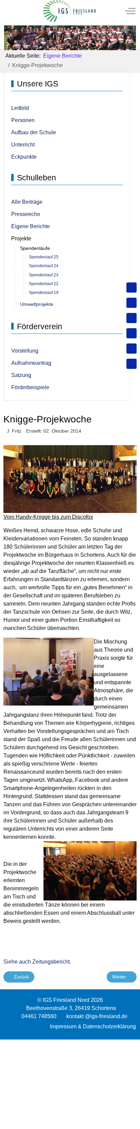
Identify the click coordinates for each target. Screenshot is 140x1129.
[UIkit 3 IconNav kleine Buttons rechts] (70, 1043)
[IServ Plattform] (131, 348)
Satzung (21, 375)
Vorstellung (24, 351)
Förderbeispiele (30, 387)
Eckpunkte (24, 157)
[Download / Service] (131, 303)
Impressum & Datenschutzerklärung (93, 1026)
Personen (23, 120)
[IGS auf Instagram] (131, 333)
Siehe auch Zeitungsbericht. (37, 962)
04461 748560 (38, 1016)
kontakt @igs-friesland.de (96, 1016)
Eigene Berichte (30, 226)
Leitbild (20, 108)
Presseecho (25, 214)
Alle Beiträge (26, 202)
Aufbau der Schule (33, 132)
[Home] (131, 287)
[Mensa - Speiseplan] (131, 318)
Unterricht (23, 144)
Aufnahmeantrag (31, 363)
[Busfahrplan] (131, 364)
